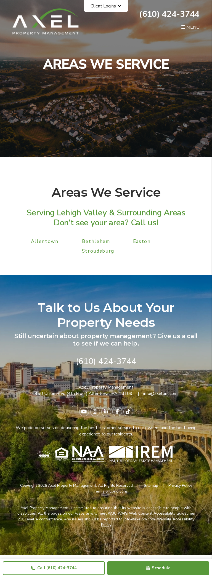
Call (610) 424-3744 (57, 568)
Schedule (161, 568)
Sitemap (151, 485)
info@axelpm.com (160, 394)
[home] (45, 21)
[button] (84, 411)
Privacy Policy (180, 485)
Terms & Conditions (110, 491)
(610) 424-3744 (169, 14)
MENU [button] (192, 27)
